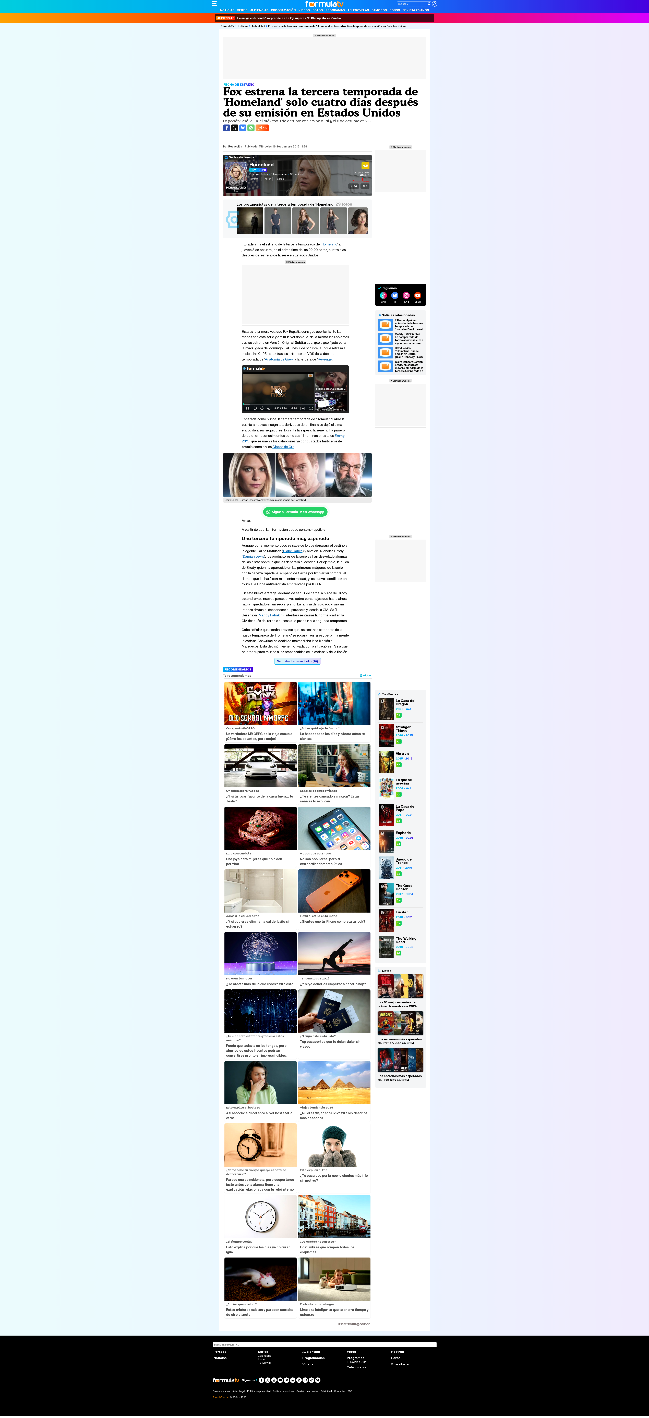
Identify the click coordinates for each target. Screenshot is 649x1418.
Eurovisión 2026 (357, 1362)
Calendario (264, 1356)
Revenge (325, 359)
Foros (395, 10)
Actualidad (258, 26)
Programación (283, 10)
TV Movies (264, 1363)
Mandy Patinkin (270, 615)
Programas (335, 10)
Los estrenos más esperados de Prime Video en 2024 (400, 1041)
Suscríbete (400, 1364)
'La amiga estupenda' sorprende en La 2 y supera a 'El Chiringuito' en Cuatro (279, 18)
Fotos (318, 10)
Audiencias (259, 10)
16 (265, 128)
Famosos (379, 10)
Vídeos (304, 10)
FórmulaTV (227, 26)
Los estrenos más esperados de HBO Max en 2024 (400, 1078)
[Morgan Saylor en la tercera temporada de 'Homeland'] (334, 234)
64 (355, 186)
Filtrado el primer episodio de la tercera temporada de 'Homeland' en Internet (409, 325)
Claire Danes (293, 551)
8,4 (399, 764)
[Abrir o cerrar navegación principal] (214, 3)
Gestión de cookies (307, 1391)
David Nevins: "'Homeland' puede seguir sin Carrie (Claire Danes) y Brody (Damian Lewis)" (409, 352)
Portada (219, 1352)
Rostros (397, 1352)
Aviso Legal (238, 1391)
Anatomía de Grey (279, 359)
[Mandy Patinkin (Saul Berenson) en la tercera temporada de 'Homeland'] (251, 234)
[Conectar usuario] (434, 4)
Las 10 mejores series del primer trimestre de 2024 (397, 1004)
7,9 (398, 953)
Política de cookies (283, 1391)
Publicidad (326, 1391)
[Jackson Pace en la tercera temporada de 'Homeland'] (278, 234)
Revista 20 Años (416, 10)
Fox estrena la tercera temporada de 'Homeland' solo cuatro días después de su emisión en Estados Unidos (337, 26)
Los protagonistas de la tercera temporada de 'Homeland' (285, 204)
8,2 (399, 873)
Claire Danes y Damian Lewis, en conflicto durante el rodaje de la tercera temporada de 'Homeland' (409, 366)
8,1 (398, 843)
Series (242, 10)
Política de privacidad (259, 1391)
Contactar (339, 1391)
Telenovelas (358, 10)
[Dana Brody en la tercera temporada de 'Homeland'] (306, 234)
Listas (262, 1359)
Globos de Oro (283, 446)
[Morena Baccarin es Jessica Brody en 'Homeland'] (362, 234)
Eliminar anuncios (325, 35)
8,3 (399, 715)
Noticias (227, 10)
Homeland (261, 164)
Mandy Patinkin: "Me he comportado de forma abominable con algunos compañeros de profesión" (409, 338)
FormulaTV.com (221, 1397)
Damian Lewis (253, 556)
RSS (350, 1391)
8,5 (399, 821)
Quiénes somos (221, 1391)
